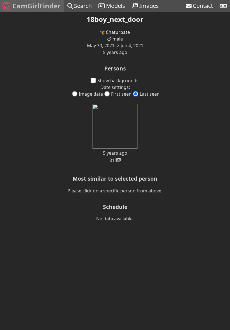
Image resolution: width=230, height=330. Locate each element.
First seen (121, 94)
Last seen (150, 94)
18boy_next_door (115, 19)
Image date (91, 94)
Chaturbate (117, 32)
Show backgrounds (118, 80)
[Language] (223, 6)
